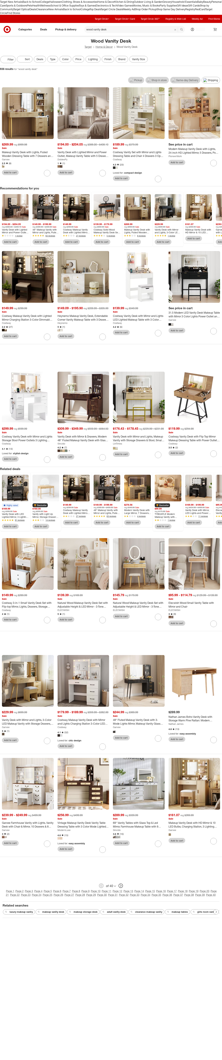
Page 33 (134, 894)
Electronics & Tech (106, 5)
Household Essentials (184, 1)
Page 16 (161, 891)
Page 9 (85, 891)
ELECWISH (63, 610)
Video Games (125, 5)
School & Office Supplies (65, 5)
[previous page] (101, 885)
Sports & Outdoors (16, 5)
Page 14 (139, 891)
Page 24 (36, 894)
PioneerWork (175, 156)
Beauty (207, 1)
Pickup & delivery (65, 29)
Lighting (93, 59)
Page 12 (117, 891)
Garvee (6, 159)
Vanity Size (138, 59)
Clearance (42, 9)
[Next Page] (218, 59)
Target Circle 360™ (150, 18)
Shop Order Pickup (146, 9)
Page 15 (150, 891)
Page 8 (76, 891)
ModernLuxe (64, 830)
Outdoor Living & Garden (148, 1)
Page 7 (67, 891)
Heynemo (62, 323)
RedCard (200, 9)
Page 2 (19, 891)
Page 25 (47, 894)
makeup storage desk (86, 911)
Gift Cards (194, 5)
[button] (10, 505)
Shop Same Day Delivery (171, 9)
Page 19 (193, 891)
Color (65, 59)
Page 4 (38, 891)
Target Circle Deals (112, 9)
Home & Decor (105, 1)
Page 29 (91, 894)
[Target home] (7, 29)
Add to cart (10, 172)
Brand (121, 59)
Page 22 (15, 894)
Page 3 (29, 891)
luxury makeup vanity (21, 911)
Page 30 (102, 894)
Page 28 (80, 894)
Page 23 (26, 894)
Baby (200, 1)
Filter (10, 59)
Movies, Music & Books (146, 5)
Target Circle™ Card (125, 18)
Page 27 (69, 894)
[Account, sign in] (199, 29)
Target (88, 46)
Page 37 (178, 894)
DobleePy (62, 159)
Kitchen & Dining (124, 1)
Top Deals (95, 9)
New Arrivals (55, 9)
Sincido (61, 443)
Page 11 (106, 891)
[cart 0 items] (215, 29)
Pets (29, 5)
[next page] (120, 885)
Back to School (31, 1)
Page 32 (124, 894)
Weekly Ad (129, 9)
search (182, 29)
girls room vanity (206, 911)
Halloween (55, 1)
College (44, 1)
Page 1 (10, 891)
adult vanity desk (116, 911)
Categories (25, 29)
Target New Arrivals (11, 1)
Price (78, 59)
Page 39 (200, 894)
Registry (190, 9)
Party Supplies (168, 5)
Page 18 (183, 891)
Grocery (167, 1)
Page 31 (113, 894)
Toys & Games (87, 5)
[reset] (175, 29)
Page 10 (95, 891)
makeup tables (180, 911)
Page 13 (128, 891)
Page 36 (167, 894)
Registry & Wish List (175, 18)
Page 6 (57, 891)
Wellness (45, 5)
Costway (117, 159)
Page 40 (211, 894)
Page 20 (204, 891)
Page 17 (172, 891)
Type (52, 59)
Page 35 (156, 894)
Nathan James (176, 723)
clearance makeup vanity (148, 911)
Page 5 (48, 891)
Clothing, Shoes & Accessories (79, 1)
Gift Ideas (182, 5)
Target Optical (21, 9)
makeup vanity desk (53, 911)
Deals (33, 9)
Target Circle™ (102, 18)
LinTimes (117, 443)
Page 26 (58, 894)
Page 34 (145, 894)
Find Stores (13, 13)
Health (36, 5)
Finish (107, 59)
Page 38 (189, 894)
